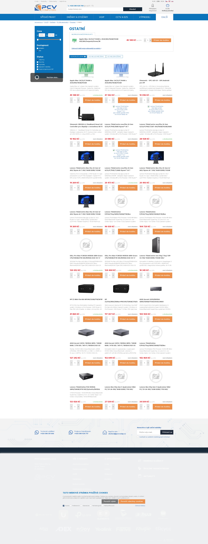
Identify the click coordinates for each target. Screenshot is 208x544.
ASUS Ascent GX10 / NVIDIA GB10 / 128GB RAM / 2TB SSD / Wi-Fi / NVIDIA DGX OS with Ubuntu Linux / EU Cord (85, 345)
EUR (153, 1)
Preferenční (76, 505)
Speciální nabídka (44, 67)
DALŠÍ (164, 17)
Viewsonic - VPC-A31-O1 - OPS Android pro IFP (154, 81)
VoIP (101, 17)
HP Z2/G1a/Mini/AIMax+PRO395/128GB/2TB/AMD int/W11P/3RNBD (122, 301)
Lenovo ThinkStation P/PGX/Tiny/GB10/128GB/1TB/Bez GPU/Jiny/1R (118, 214)
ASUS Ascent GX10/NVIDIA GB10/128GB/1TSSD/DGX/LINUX (152, 300)
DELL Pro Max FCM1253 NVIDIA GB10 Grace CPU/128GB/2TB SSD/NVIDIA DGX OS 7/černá (86, 258)
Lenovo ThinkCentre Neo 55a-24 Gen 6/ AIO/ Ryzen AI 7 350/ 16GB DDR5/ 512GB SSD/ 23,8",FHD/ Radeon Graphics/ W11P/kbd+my (85, 171)
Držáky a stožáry (77, 17)
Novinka (41, 62)
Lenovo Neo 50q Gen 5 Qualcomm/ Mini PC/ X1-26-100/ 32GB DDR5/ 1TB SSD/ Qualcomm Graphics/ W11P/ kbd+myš (155, 389)
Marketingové (96, 505)
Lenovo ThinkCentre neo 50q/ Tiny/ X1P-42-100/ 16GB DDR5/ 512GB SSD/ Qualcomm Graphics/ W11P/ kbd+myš (155, 258)
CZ (166, 1)
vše (40, 50)
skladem (41, 48)
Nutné (67, 505)
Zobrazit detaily (140, 505)
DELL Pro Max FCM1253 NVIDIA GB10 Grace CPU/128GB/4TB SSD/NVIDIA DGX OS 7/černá (121, 258)
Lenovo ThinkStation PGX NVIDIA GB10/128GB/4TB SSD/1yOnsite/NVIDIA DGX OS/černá (85, 389)
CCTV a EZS (122, 17)
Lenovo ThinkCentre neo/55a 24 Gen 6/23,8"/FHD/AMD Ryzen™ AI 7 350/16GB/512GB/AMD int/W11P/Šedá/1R (120, 126)
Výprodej (144, 17)
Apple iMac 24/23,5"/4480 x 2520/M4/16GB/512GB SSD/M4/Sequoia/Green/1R (98, 40)
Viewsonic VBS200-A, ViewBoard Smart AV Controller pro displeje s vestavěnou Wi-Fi (86, 125)
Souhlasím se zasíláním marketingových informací (154, 437)
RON (162, 1)
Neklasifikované (109, 505)
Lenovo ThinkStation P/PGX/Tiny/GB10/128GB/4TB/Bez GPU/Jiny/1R (153, 214)
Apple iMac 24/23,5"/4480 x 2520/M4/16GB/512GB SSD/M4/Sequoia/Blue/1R (116, 82)
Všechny (41, 59)
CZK (158, 1)
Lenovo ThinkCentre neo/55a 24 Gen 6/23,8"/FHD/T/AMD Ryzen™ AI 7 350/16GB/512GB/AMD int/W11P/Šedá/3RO (119, 171)
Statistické (86, 505)
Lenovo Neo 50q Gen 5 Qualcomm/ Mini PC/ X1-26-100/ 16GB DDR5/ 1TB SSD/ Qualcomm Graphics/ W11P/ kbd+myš (120, 389)
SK (172, 1)
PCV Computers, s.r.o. (47, 8)
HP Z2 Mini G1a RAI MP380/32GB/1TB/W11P (86, 299)
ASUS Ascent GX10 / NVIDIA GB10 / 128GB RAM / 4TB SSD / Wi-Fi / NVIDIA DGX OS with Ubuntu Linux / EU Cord (120, 345)
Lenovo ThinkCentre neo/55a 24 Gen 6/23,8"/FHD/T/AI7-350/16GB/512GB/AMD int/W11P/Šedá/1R (156, 126)
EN (169, 1)
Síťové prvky (47, 17)
